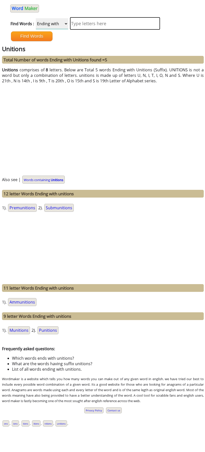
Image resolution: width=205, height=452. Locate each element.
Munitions (19, 330)
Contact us (114, 410)
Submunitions (59, 208)
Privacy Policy (94, 410)
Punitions (48, 330)
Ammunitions (22, 302)
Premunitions (22, 208)
